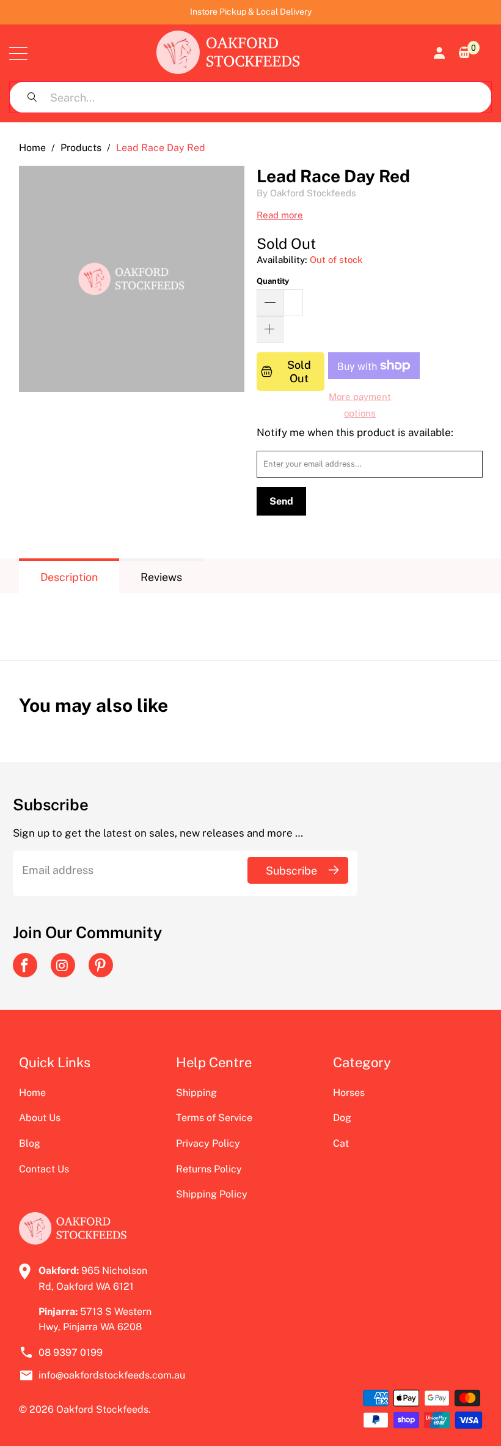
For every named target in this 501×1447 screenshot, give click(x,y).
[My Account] (438, 53)
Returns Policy (209, 1169)
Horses (349, 1092)
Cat (341, 1143)
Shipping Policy (211, 1194)
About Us (39, 1117)
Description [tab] (69, 577)
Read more (280, 215)
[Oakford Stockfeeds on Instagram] (63, 965)
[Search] (31, 97)
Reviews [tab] (161, 577)
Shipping (196, 1092)
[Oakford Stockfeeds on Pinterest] (101, 965)
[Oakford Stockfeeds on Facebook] (25, 965)
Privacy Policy (208, 1143)
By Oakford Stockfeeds (306, 193)
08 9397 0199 (70, 1352)
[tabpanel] (251, 617)
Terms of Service (214, 1117)
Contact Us (44, 1169)
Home (32, 1092)
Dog (342, 1117)
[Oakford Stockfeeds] (228, 52)
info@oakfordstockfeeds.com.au (101, 1375)
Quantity (273, 281)
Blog (29, 1143)
